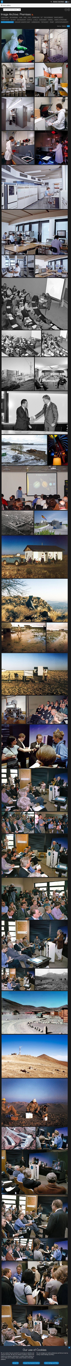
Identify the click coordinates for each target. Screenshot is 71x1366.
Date (68, 26)
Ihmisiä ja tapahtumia (60, 19)
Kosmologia (35, 17)
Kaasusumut (43, 19)
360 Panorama (14, 17)
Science (55, 1)
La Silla (35, 19)
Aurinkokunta (36, 22)
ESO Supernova (48, 17)
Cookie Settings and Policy (51, 1363)
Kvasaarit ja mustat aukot (22, 22)
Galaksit (13, 19)
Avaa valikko (6, 5)
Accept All (15, 1363)
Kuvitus (29, 19)
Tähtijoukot (44, 22)
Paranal (50, 19)
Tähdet (52, 22)
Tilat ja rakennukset (7, 22)
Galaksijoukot (21, 19)
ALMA (20, 17)
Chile (29, 17)
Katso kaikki (4, 17)
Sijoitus (64, 26)
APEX (25, 17)
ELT (42, 17)
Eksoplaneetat (58, 17)
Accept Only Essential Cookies (31, 1363)
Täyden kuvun (5, 19)
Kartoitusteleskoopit (61, 22)
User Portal (61, 1)
